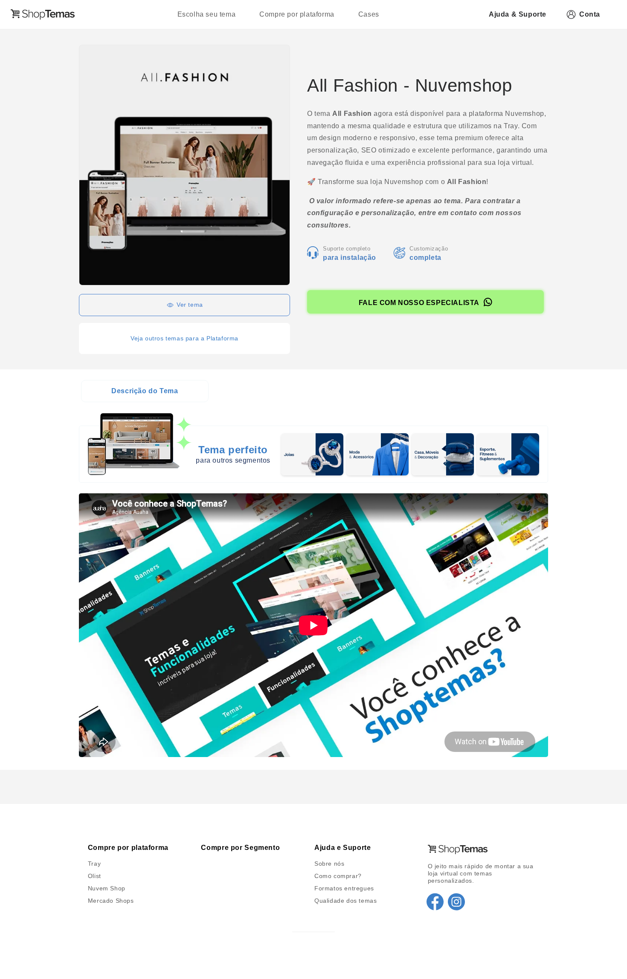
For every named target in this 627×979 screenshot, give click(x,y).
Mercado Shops (111, 900)
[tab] (145, 391)
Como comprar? (338, 875)
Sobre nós (329, 863)
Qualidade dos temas (345, 900)
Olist (94, 875)
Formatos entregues (344, 888)
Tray (94, 863)
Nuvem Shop (106, 888)
